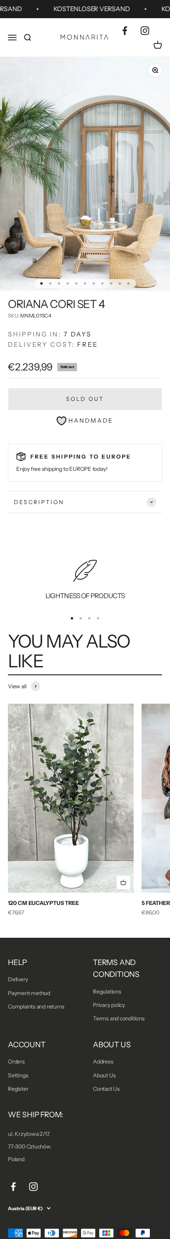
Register (18, 1088)
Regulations (107, 991)
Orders (16, 1061)
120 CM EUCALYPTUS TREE (43, 903)
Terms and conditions (119, 1018)
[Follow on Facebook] (124, 30)
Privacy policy (109, 1005)
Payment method (29, 993)
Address (103, 1061)
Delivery (18, 979)
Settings (18, 1075)
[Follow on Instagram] (145, 30)
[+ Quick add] (123, 882)
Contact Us (106, 1088)
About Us (104, 1075)
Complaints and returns (36, 1006)
